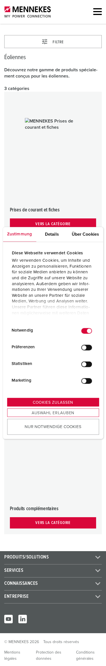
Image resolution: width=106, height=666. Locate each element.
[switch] (86, 348)
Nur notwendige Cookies (53, 427)
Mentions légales (12, 655)
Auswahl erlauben (53, 413)
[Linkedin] (22, 619)
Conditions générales (85, 655)
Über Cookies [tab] (85, 233)
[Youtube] (8, 619)
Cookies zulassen (53, 402)
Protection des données (48, 655)
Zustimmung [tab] (19, 234)
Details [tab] (52, 233)
